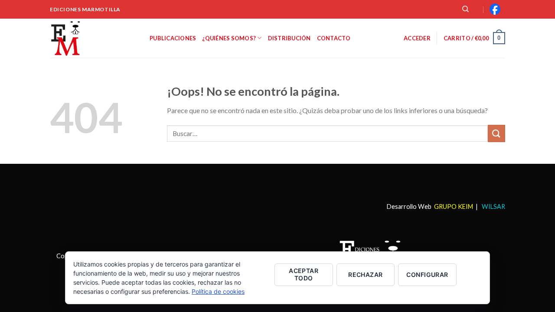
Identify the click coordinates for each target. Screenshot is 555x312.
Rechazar (365, 274)
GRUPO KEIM (453, 206)
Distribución (289, 38)
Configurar (427, 274)
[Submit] (496, 133)
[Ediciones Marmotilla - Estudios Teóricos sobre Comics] (93, 38)
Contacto (334, 38)
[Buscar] (465, 9)
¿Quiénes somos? (229, 38)
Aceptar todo (303, 274)
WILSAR (492, 206)
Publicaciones (173, 38)
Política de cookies (218, 291)
